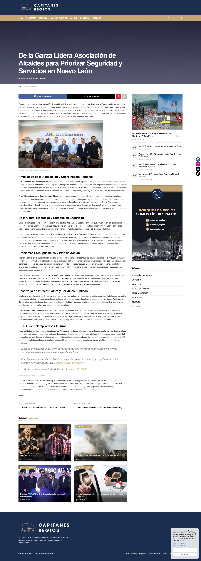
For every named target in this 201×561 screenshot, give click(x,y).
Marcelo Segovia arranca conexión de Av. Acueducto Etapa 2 (160, 146)
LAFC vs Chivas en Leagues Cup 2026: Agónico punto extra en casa (42, 454)
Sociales (97, 18)
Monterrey (31, 18)
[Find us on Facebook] (164, 18)
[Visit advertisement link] (157, 223)
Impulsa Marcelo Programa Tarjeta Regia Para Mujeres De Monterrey (159, 175)
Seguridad (44, 18)
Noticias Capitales (39, 78)
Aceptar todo (185, 554)
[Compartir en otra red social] (124, 96)
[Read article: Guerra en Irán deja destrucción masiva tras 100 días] (100, 442)
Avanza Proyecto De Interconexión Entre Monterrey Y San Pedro (151, 135)
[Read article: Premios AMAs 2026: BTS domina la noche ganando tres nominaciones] (44, 483)
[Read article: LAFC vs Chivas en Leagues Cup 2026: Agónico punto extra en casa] (44, 442)
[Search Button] (182, 18)
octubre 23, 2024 (24, 78)
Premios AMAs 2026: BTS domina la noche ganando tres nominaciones (44, 495)
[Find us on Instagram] (173, 18)
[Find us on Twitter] (169, 18)
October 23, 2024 (77, 369)
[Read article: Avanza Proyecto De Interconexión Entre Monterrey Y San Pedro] (157, 112)
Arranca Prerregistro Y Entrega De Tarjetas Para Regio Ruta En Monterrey (160, 155)
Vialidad (73, 18)
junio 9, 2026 (81, 459)
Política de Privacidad (179, 545)
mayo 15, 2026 (81, 500)
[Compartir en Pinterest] (118, 96)
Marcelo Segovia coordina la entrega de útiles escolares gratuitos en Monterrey (158, 165)
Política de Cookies (179, 544)
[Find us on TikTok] (177, 18)
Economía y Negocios (142, 275)
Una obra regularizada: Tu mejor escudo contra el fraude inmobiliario (99, 495)
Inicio (20, 18)
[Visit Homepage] (38, 7)
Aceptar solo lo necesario (185, 550)
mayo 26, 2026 (25, 500)
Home (20, 86)
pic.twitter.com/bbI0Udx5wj (70, 362)
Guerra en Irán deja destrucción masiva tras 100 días (98, 455)
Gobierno (84, 18)
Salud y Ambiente (59, 18)
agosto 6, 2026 (26, 459)
